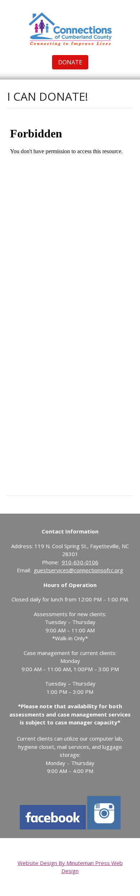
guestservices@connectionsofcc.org (78, 570)
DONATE (70, 62)
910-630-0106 (80, 562)
